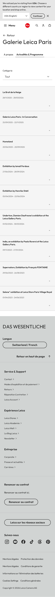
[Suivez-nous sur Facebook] (23, 541)
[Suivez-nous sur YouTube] (15, 541)
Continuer (38, 16)
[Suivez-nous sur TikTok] (31, 541)
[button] (49, 356)
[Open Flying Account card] (43, 25)
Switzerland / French (24, 345)
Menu (12, 25)
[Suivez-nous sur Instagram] (7, 541)
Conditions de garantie (31, 566)
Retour (11, 35)
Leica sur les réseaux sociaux (27, 522)
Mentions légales (11, 559)
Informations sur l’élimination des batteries (23, 573)
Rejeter (47, 16)
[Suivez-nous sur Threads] (39, 541)
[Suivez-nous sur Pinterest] (48, 541)
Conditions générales (30, 580)
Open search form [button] (37, 25)
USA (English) (10, 15)
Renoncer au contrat (21, 502)
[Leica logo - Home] (27, 25)
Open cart (49, 25)
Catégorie (7, 70)
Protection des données (32, 559)
